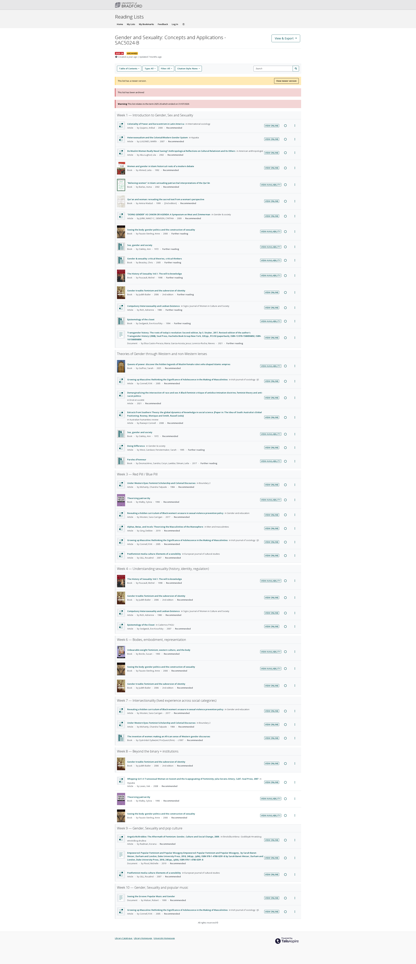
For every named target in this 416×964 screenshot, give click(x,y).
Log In (175, 24)
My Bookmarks (146, 24)
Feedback (163, 24)
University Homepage (164, 938)
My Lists (131, 24)
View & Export (284, 38)
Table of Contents (128, 68)
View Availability (270, 184)
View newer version (286, 80)
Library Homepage (143, 938)
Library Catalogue (124, 938)
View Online (271, 125)
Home (120, 24)
